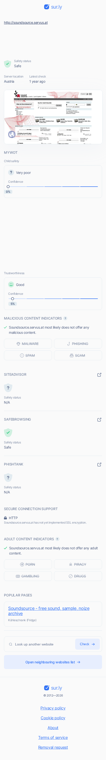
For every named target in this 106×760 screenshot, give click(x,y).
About (53, 727)
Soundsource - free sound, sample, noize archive (48, 611)
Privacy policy (52, 708)
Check (84, 644)
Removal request (53, 747)
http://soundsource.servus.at (26, 22)
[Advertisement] (53, 40)
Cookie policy (53, 717)
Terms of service (53, 737)
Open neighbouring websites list (50, 662)
